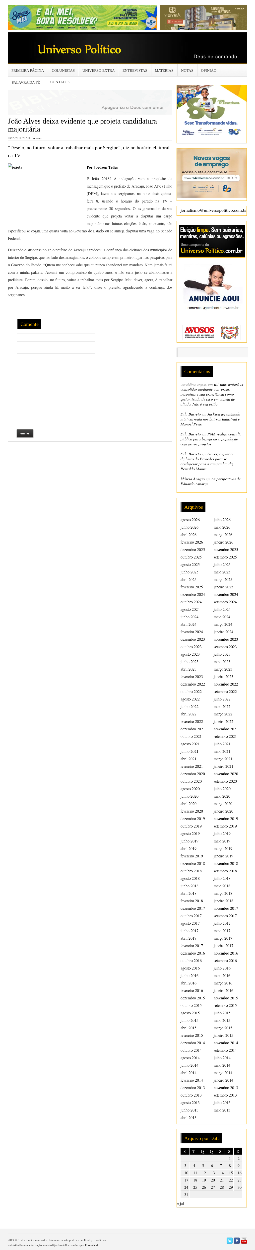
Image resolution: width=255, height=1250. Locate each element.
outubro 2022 (191, 691)
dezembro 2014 (193, 1042)
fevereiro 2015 (192, 1035)
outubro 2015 (191, 1005)
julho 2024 (222, 609)
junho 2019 (189, 840)
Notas (187, 70)
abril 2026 (188, 534)
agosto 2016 (190, 968)
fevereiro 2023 (192, 676)
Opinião (208, 70)
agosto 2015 (190, 1012)
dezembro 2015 (193, 997)
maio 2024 (222, 616)
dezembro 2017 (193, 908)
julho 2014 (222, 1057)
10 (186, 1172)
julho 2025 (222, 564)
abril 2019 (188, 848)
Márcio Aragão (193, 478)
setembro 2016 (225, 960)
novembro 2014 (226, 1042)
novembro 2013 (226, 1087)
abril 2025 (188, 579)
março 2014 (223, 1072)
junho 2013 (189, 1109)
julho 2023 (222, 654)
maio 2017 (222, 930)
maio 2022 (222, 706)
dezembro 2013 (193, 1087)
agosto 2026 (190, 519)
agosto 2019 (190, 833)
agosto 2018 (190, 878)
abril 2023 (188, 669)
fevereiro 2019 (192, 855)
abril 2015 (188, 1027)
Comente (37, 138)
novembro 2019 (226, 818)
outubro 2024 (191, 601)
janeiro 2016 (223, 990)
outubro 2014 (191, 1050)
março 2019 (223, 848)
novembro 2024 (226, 594)
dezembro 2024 (193, 594)
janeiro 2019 (223, 855)
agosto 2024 (190, 609)
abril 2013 (188, 1117)
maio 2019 (222, 840)
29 (231, 1187)
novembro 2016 (226, 953)
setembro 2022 (225, 691)
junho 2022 (189, 706)
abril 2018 (188, 893)
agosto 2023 (190, 654)
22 (231, 1179)
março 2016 (223, 982)
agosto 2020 (190, 788)
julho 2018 (222, 878)
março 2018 (223, 893)
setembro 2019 (225, 826)
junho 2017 (189, 930)
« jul (180, 1203)
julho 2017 (222, 923)
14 (222, 1172)
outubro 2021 (191, 736)
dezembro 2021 (193, 728)
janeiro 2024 (223, 631)
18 (195, 1179)
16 (240, 1172)
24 (186, 1187)
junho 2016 (189, 975)
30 (240, 1187)
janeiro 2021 (223, 766)
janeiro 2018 (223, 900)
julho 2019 (222, 833)
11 (195, 1172)
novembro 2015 (226, 997)
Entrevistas (135, 70)
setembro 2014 (225, 1050)
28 (222, 1187)
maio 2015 (222, 1020)
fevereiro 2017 (192, 945)
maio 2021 (222, 751)
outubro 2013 (191, 1095)
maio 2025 (222, 571)
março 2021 (223, 758)
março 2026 (223, 534)
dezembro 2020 (193, 773)
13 (213, 1172)
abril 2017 (188, 938)
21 (222, 1179)
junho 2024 (189, 616)
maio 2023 (222, 661)
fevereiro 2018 (192, 900)
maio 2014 (222, 1065)
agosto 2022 (190, 698)
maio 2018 (222, 885)
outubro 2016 (191, 960)
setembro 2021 (225, 736)
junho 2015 (189, 1020)
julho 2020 (222, 788)
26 (204, 1187)
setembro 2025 (225, 556)
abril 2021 (188, 758)
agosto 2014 (190, 1057)
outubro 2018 (191, 870)
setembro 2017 (225, 915)
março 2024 (223, 624)
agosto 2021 (190, 743)
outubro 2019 (191, 826)
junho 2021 (189, 751)
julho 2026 (222, 519)
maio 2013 (222, 1109)
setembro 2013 (225, 1095)
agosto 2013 (190, 1102)
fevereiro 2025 (192, 586)
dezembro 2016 (193, 953)
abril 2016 (188, 982)
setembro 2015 (225, 1005)
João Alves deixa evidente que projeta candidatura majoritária (82, 125)
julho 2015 (222, 1012)
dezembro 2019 (193, 818)
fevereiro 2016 (192, 990)
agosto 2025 (190, 564)
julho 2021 (222, 743)
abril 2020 (188, 803)
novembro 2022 (226, 684)
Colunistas (63, 70)
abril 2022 (188, 713)
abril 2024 (188, 624)
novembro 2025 (226, 549)
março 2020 (223, 803)
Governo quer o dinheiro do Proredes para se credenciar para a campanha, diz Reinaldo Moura (207, 461)
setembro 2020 (225, 781)
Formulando (92, 1245)
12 (204, 1172)
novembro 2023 (226, 639)
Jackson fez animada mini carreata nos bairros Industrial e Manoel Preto (210, 418)
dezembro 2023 (193, 639)
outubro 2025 (191, 556)
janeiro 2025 (223, 586)
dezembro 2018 (193, 863)
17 (186, 1179)
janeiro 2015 (223, 1035)
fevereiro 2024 (192, 631)
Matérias (164, 70)
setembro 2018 (225, 870)
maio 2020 (222, 796)
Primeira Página (27, 70)
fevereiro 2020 (192, 811)
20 (213, 1179)
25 (195, 1187)
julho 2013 (222, 1102)
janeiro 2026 (223, 542)
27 (213, 1187)
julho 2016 (222, 968)
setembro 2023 (225, 646)
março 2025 (223, 579)
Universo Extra (98, 70)
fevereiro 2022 (192, 721)
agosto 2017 (190, 923)
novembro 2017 (226, 908)
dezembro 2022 (193, 684)
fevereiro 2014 (192, 1080)
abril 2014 (188, 1072)
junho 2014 (189, 1065)
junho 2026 (189, 527)
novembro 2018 (226, 863)
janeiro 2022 (223, 721)
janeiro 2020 (223, 811)
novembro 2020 (226, 773)
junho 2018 (189, 885)
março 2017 (223, 938)
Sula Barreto (191, 414)
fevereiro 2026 (192, 542)
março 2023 (223, 669)
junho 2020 (189, 796)
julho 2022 (222, 698)
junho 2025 (189, 571)
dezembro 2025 (193, 549)
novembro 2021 (226, 728)
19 (204, 1179)
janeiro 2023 (223, 676)
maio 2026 (222, 527)
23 (240, 1179)
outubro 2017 (191, 915)
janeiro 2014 (223, 1080)
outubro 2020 (191, 781)
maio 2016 (222, 975)
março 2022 (223, 713)
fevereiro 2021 (192, 766)
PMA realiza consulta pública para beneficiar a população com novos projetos (211, 438)
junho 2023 (189, 661)
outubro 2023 (191, 646)
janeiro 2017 (223, 945)
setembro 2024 (225, 601)
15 (231, 1172)
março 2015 (223, 1027)
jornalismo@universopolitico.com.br (214, 210)
